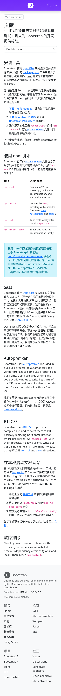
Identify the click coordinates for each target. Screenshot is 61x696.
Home (7, 611)
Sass (43, 210)
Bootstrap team (19, 584)
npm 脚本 (28, 68)
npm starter (11, 677)
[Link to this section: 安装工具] (23, 62)
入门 (35, 611)
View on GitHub (13, 17)
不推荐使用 (21, 320)
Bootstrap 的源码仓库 (22, 121)
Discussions (40, 661)
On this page (14, 49)
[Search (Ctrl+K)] (49, 5)
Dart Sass (28, 293)
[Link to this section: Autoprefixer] (30, 358)
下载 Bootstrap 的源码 (22, 117)
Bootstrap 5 (11, 656)
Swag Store (11, 642)
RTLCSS (27, 427)
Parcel (36, 626)
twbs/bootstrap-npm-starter (25, 256)
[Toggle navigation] (55, 5)
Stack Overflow (42, 681)
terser (52, 213)
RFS (6, 672)
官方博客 (9, 637)
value (39, 450)
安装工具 (28, 494)
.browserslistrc (13, 409)
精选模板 (9, 631)
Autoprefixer (36, 213)
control (25, 450)
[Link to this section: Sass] (15, 287)
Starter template (43, 616)
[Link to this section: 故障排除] (23, 537)
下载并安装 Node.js (20, 108)
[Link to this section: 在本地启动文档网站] (43, 462)
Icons (7, 667)
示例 (6, 621)
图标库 (8, 626)
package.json (31, 72)
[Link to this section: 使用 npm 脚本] (33, 155)
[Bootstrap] (30, 5)
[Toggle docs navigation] (6, 5)
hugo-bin (18, 472)
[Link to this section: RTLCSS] (20, 421)
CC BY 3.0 (36, 592)
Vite (35, 631)
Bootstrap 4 (11, 661)
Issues (36, 656)
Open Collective (42, 676)
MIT (22, 592)
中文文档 (9, 616)
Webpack (38, 621)
